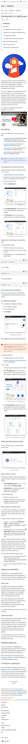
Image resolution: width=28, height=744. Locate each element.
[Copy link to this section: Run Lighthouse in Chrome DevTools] (25, 167)
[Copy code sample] (26, 260)
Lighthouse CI (13, 107)
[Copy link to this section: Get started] (11, 129)
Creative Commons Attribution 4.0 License (18, 690)
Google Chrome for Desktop (16, 174)
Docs (2, 6)
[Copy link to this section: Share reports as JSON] (16, 474)
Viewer (10, 564)
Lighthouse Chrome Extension (16, 360)
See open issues (4, 707)
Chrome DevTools (9, 346)
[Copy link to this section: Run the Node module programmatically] (22, 290)
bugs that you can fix (10, 671)
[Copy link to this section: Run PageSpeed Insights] (17, 301)
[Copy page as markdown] (7, 19)
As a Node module (8, 148)
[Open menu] (2, 1)
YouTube (3, 727)
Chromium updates (5, 713)
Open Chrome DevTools (10, 181)
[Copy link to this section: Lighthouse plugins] (14, 615)
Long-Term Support (18, 250)
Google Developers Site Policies (15, 693)
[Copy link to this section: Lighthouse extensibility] (19, 569)
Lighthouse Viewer (9, 445)
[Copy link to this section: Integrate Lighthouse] (17, 643)
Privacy (6, 737)
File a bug (3, 704)
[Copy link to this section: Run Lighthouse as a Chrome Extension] (2, 341)
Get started (17, 10)
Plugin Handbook (18, 636)
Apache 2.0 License (22, 692)
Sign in (24, 1)
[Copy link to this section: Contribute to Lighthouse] (21, 663)
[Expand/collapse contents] (10, 24)
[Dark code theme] (24, 260)
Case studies (4, 715)
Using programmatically (9, 293)
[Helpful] (9, 13)
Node (6, 252)
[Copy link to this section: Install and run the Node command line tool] (5, 242)
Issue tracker (23, 669)
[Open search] (18, 1)
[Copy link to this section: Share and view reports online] (24, 441)
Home (2, 10)
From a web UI (7, 152)
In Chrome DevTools (9, 138)
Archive (2, 717)
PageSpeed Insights (12, 306)
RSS (2, 732)
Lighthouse (10, 6)
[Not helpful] (11, 13)
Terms (2, 737)
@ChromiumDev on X (5, 725)
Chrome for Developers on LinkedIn (8, 729)
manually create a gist (12, 541)
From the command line (9, 144)
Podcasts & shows (5, 719)
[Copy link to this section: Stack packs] (10, 583)
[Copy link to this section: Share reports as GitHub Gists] (21, 507)
